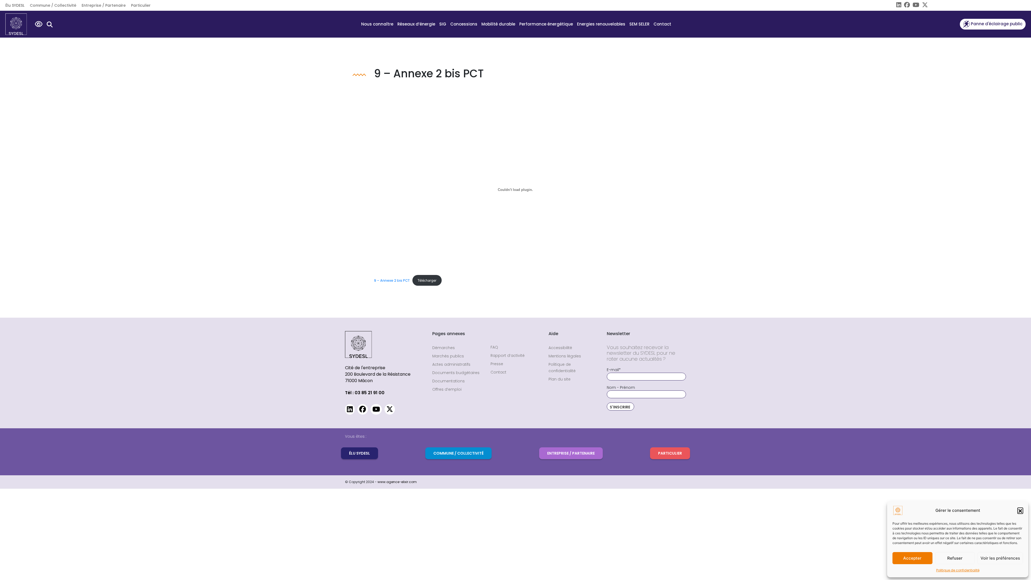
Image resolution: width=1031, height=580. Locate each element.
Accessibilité (560, 347)
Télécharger (427, 280)
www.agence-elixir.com (397, 482)
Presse (497, 364)
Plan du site (560, 379)
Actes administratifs (451, 364)
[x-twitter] (923, 5)
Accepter (912, 558)
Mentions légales (565, 356)
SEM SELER (639, 24)
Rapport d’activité (508, 355)
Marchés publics (448, 356)
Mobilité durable (498, 24)
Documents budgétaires (456, 372)
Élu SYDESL (14, 5)
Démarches (443, 347)
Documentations (448, 381)
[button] (1020, 510)
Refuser (955, 558)
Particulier (141, 5)
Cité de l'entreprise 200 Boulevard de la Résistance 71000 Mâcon (378, 374)
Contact (662, 24)
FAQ (494, 347)
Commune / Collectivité (53, 5)
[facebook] (905, 5)
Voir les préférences (1000, 558)
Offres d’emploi (447, 389)
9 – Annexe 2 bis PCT (392, 280)
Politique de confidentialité (957, 570)
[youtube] (914, 5)
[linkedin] (897, 5)
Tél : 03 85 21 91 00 (364, 393)
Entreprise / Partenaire (104, 5)
